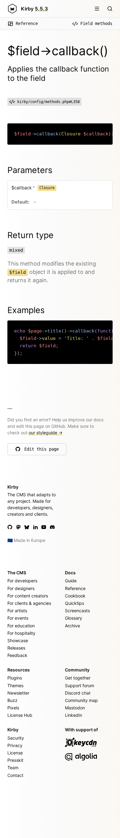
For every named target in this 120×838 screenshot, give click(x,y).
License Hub (19, 715)
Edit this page (41, 451)
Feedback (17, 655)
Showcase (17, 640)
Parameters (29, 170)
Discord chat (77, 693)
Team (12, 767)
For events (17, 618)
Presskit (15, 760)
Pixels (13, 707)
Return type (30, 235)
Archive (72, 625)
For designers (20, 588)
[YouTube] (43, 527)
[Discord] (52, 527)
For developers (22, 580)
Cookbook (75, 595)
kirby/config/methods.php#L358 (48, 102)
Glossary (73, 618)
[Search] (109, 8)
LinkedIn (73, 715)
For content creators (27, 595)
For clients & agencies (29, 603)
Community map (81, 700)
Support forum (79, 685)
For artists (17, 610)
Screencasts (77, 610)
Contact (15, 775)
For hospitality (21, 633)
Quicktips (74, 603)
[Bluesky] (27, 527)
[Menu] (96, 8)
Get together (77, 677)
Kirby (34, 9)
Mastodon (75, 707)
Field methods (96, 23)
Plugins (14, 677)
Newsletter (18, 693)
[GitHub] (10, 527)
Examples (26, 310)
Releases (16, 647)
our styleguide (45, 432)
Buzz (12, 700)
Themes (15, 685)
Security (15, 738)
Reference (27, 23)
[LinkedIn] (35, 527)
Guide (71, 580)
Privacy (14, 745)
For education (21, 625)
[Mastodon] (18, 527)
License (15, 752)
